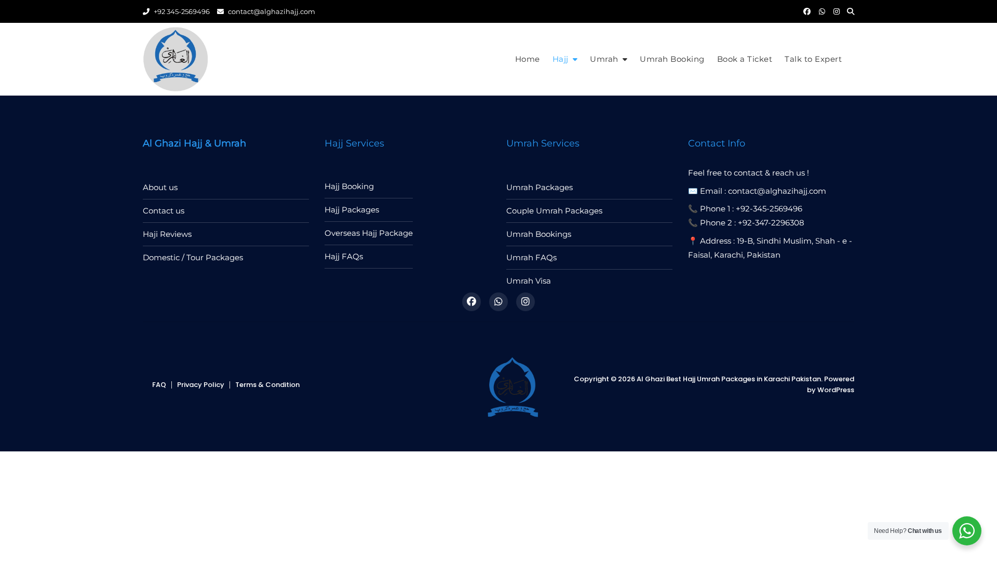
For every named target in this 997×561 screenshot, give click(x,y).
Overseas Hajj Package (369, 233)
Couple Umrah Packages (554, 211)
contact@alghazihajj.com (270, 11)
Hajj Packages (352, 210)
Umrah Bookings (538, 234)
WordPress (835, 390)
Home (527, 59)
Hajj (561, 59)
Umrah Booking (672, 59)
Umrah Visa (528, 281)
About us (160, 187)
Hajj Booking (349, 186)
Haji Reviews (167, 234)
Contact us (163, 211)
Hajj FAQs (344, 256)
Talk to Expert (813, 59)
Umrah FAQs (531, 257)
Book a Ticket (745, 59)
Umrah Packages (539, 187)
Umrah (604, 59)
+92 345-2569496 (181, 11)
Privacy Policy (200, 385)
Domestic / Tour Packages (193, 257)
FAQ (159, 385)
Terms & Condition (267, 385)
